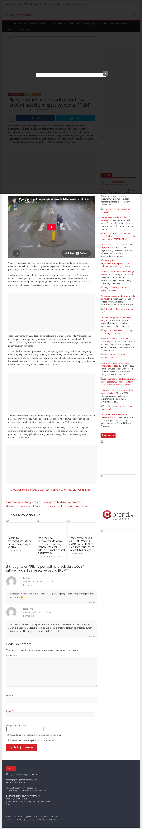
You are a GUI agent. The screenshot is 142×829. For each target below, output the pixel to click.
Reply (92, 602)
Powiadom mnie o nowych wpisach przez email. (32, 740)
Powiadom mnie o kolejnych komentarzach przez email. (36, 734)
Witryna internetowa (16, 725)
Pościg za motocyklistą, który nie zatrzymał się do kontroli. (19, 542)
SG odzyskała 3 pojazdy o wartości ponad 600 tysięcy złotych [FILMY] (48, 489)
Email (9, 710)
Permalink (28, 585)
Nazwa (10, 695)
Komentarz (11, 655)
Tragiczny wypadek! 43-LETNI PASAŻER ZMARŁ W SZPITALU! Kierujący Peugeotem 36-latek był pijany (81, 543)
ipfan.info (28, 608)
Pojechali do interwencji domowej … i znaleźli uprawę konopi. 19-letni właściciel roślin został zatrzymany (51, 545)
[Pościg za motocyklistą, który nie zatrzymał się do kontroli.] (21, 521)
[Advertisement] (51, 312)
